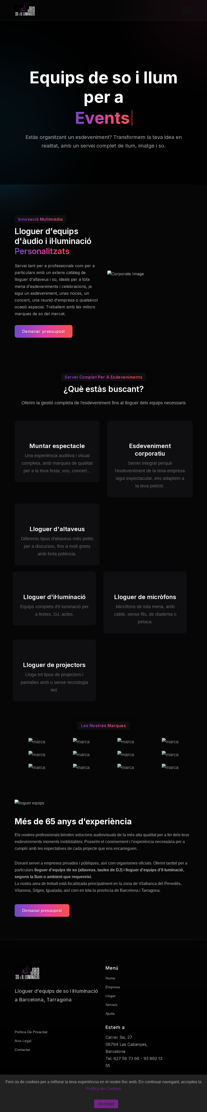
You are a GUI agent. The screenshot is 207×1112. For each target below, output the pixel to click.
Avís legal (23, 1041)
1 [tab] (149, 281)
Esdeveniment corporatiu (150, 449)
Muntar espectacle (57, 446)
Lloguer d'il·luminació (54, 597)
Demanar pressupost (43, 331)
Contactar (22, 1050)
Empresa (113, 987)
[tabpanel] (150, 273)
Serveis (111, 1005)
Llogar (111, 996)
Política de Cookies (103, 1088)
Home (110, 978)
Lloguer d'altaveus (57, 529)
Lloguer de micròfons (145, 597)
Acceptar (106, 1104)
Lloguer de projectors (54, 665)
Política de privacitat (31, 1032)
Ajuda (110, 1013)
